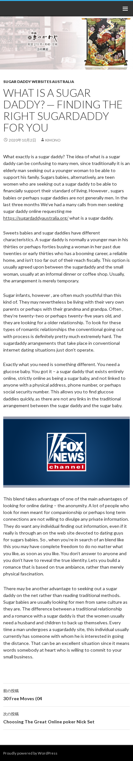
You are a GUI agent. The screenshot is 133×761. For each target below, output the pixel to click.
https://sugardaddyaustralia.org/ (35, 218)
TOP (126, 644)
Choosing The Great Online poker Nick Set (49, 717)
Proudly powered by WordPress (30, 753)
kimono (52, 140)
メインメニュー (125, 8)
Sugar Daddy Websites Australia (38, 81)
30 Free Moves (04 (22, 694)
